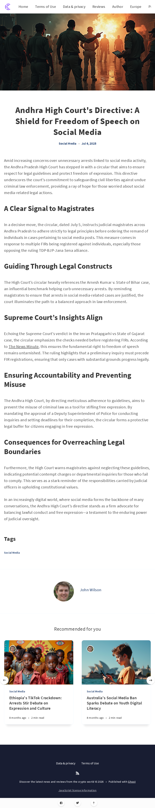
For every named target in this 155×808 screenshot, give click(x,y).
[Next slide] (151, 680)
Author (117, 6)
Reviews (98, 6)
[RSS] (77, 773)
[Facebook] (61, 803)
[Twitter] (77, 803)
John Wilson (90, 589)
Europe (135, 6)
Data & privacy (74, 6)
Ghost (132, 781)
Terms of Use (45, 6)
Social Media (67, 143)
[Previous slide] (4, 680)
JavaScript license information (78, 790)
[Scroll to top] (94, 803)
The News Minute (24, 346)
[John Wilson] (64, 591)
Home (23, 6)
